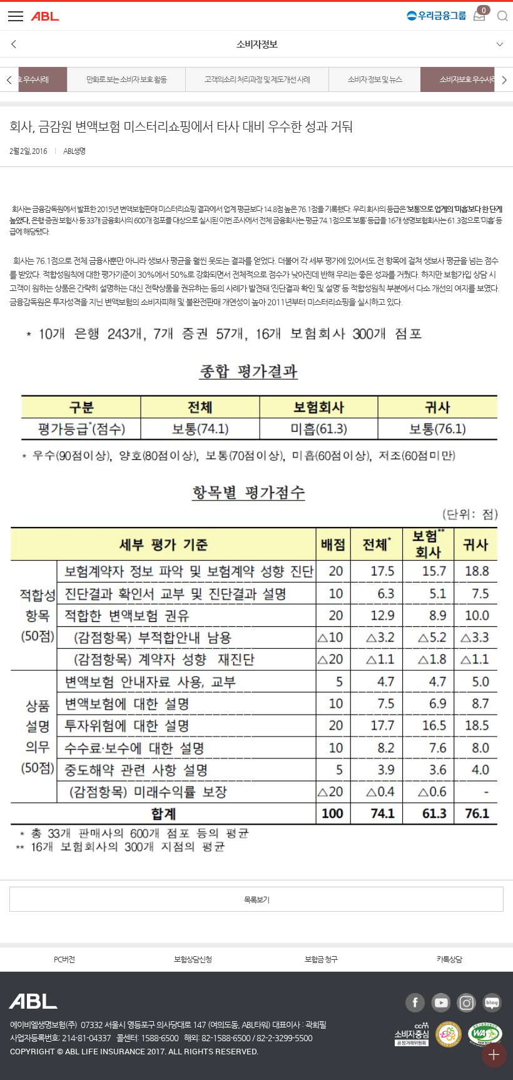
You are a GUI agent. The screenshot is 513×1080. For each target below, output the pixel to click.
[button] (15, 16)
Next (503, 79)
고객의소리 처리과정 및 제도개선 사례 (257, 79)
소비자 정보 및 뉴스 (375, 79)
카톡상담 (449, 959)
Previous (9, 79)
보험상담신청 (192, 959)
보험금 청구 (321, 959)
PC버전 (64, 959)
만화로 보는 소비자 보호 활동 (126, 79)
